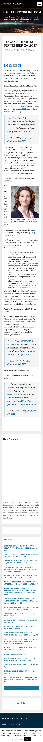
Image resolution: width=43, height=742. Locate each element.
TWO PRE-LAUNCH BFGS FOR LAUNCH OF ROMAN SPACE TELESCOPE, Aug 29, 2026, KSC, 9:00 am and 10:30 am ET (20, 569)
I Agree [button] (27, 739)
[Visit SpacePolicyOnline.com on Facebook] (21, 704)
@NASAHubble (14, 394)
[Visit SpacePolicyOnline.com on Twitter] (18, 704)
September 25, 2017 (16, 141)
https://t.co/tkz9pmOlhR (18, 354)
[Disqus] (21, 471)
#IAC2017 (28, 131)
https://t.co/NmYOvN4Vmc (19, 401)
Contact (11, 724)
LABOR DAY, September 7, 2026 (15, 654)
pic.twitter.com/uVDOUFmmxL (21, 404)
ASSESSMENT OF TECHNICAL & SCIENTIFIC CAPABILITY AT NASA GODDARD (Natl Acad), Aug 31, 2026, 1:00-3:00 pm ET (21, 601)
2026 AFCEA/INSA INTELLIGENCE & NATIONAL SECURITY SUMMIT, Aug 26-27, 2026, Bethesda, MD (20, 548)
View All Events (21, 688)
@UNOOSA (26, 341)
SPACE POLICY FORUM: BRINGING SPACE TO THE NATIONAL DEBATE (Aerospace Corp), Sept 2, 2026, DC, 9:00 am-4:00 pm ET (21, 641)
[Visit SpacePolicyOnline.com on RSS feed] (24, 704)
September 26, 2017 (16, 364)
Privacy (19, 724)
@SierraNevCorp (15, 344)
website (31, 73)
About (4, 724)
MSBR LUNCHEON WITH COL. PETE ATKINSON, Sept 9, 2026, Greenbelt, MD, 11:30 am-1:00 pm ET (20, 680)
